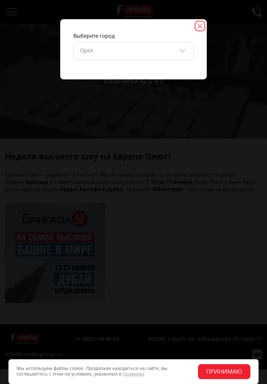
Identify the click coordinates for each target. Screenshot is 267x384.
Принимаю (224, 371)
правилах (133, 374)
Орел (86, 51)
